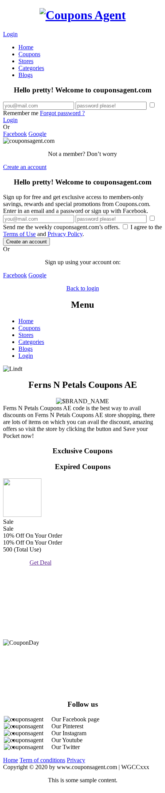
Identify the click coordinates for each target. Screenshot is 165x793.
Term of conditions (42, 760)
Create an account (24, 167)
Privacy (76, 760)
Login (10, 34)
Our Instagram (68, 733)
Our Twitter (65, 747)
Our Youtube (66, 740)
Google (37, 134)
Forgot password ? (62, 113)
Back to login (82, 288)
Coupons (29, 54)
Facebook (15, 134)
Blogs (25, 75)
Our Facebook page (75, 719)
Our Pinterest (67, 726)
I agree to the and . (82, 230)
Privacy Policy (65, 234)
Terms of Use (19, 234)
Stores (25, 61)
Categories (31, 68)
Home (25, 47)
